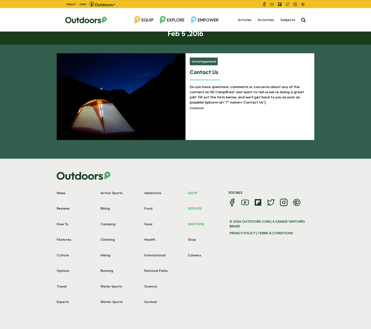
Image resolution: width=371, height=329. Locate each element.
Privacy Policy (242, 233)
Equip (147, 19)
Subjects (287, 20)
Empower (208, 19)
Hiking (105, 255)
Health (149, 239)
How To (62, 224)
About (71, 4)
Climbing (107, 239)
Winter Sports (111, 302)
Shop (192, 239)
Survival (150, 302)
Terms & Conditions (275, 233)
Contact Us (204, 72)
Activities (266, 20)
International (155, 255)
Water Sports (111, 286)
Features (64, 239)
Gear (148, 224)
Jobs (82, 4)
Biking (105, 208)
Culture (63, 255)
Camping (107, 224)
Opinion (63, 271)
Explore (175, 19)
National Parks (156, 271)
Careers (194, 255)
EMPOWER (196, 224)
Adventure (152, 193)
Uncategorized (204, 61)
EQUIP (193, 193)
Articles (244, 20)
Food (148, 208)
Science (150, 286)
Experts (63, 302)
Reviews (63, 208)
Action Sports (111, 193)
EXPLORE (195, 208)
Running (106, 271)
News (61, 193)
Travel (62, 286)
